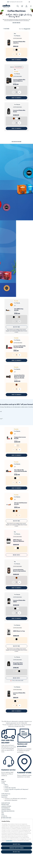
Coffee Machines (5, 793)
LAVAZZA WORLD (6, 809)
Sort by (21, 28)
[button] (29, 2)
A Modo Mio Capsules (10, 787)
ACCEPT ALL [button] (16, 844)
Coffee (3, 783)
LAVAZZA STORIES (6, 806)
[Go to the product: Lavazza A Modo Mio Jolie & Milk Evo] (16, 79)
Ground (6, 786)
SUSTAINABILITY (5, 807)
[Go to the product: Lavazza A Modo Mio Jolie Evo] (16, 41)
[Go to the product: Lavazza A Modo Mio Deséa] (16, 110)
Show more (16, 22)
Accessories (4, 795)
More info (16, 554)
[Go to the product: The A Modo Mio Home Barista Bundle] (16, 470)
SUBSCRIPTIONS (5, 803)
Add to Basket (16, 59)
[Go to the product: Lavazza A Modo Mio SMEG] (16, 600)
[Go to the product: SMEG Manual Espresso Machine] (16, 540)
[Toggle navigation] (30, 6)
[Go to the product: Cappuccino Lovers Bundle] (16, 437)
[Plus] (19, 54)
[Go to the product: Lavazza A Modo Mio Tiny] (16, 693)
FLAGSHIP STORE (24, 772)
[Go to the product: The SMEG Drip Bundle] (16, 309)
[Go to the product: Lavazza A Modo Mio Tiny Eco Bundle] (16, 346)
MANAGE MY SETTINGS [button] (16, 847)
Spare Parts (4, 797)
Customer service (8, 770)
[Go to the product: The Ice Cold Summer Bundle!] (16, 503)
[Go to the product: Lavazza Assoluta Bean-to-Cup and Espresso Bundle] (16, 376)
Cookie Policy (9, 840)
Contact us (4, 816)
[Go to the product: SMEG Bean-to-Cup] (16, 631)
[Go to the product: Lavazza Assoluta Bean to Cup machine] (16, 569)
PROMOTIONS (5, 804)
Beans (6, 784)
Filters (6, 28)
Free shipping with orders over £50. (16, 1)
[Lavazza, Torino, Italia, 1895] (6, 6)
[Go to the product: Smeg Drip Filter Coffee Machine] (16, 663)
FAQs (2, 814)
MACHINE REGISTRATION (7, 811)
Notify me (16, 326)
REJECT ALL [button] (16, 851)
